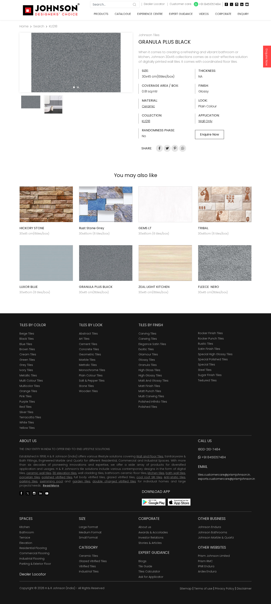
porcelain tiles (29, 477)
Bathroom (26, 532)
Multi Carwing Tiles (151, 396)
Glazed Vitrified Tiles (93, 561)
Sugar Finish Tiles (210, 375)
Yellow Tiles (27, 428)
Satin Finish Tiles (209, 349)
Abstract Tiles (88, 334)
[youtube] (246, 4)
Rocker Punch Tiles (211, 338)
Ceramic (148, 106)
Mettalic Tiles (88, 365)
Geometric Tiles (90, 354)
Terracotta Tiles (30, 417)
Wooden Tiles (88, 391)
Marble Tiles (87, 360)
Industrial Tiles (89, 571)
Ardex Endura (207, 571)
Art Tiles (84, 339)
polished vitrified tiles (57, 477)
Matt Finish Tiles (149, 386)
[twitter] (230, 4)
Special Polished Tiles (213, 359)
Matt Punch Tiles (149, 391)
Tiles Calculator (149, 571)
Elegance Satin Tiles (152, 344)
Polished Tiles (147, 407)
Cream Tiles (27, 354)
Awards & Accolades (153, 532)
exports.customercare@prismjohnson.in (226, 479)
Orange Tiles (28, 391)
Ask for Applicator (150, 577)
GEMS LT (145, 228)
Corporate (223, 14)
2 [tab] (78, 87)
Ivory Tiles (26, 370)
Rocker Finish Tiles (210, 333)
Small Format (88, 538)
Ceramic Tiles (88, 556)
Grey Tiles (26, 365)
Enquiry (243, 14)
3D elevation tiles (65, 473)
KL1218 (53, 26)
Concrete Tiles (89, 349)
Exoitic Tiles (146, 349)
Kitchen (24, 527)
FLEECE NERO (208, 287)
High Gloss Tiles (149, 370)
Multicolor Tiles (29, 386)
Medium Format (90, 532)
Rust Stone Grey (91, 228)
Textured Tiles (207, 380)
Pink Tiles (25, 396)
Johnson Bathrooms (212, 532)
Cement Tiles (88, 344)
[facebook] (225, 4)
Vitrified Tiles (87, 566)
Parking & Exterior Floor (35, 564)
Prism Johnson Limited (214, 556)
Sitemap (186, 589)
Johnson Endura (209, 527)
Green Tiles (27, 360)
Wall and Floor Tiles (149, 456)
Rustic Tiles (205, 344)
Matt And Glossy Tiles (153, 381)
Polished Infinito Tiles (152, 402)
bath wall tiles (175, 473)
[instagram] (235, 4)
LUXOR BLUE (28, 287)
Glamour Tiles (148, 354)
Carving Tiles (147, 334)
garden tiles (81, 481)
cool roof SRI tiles (149, 477)
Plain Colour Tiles (91, 375)
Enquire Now (266, 57)
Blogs (142, 561)
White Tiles (26, 422)
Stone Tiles (86, 386)
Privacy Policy (224, 589)
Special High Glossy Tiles (215, 354)
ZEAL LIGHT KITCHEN (153, 287)
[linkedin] (240, 4)
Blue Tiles (25, 344)
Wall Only (205, 121)
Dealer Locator (154, 4)
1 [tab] (74, 87)
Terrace (24, 538)
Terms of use (203, 589)
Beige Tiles (26, 334)
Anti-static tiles (174, 477)
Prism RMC (205, 561)
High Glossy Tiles (150, 375)
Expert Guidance (181, 14)
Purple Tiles (27, 402)
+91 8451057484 (209, 4)
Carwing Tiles (147, 339)
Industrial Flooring (31, 559)
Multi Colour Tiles (31, 381)
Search (38, 26)
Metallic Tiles (28, 375)
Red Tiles (25, 407)
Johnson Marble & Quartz (216, 538)
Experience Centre (150, 14)
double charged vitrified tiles (114, 481)
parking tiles (28, 481)
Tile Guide (145, 566)
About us (144, 527)
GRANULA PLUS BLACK (95, 287)
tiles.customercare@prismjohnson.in (224, 475)
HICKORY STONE (31, 228)
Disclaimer (244, 589)
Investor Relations (150, 538)
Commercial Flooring (34, 553)
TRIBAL (203, 228)
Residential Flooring (33, 548)
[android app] (153, 502)
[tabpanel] (76, 62)
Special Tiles (206, 364)
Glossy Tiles (146, 360)
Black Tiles (26, 339)
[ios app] (179, 502)
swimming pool (51, 481)
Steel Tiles (204, 370)
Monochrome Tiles (92, 370)
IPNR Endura (206, 566)
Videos (204, 14)
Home (24, 26)
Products (101, 14)
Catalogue (123, 14)
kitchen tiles (156, 473)
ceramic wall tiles (38, 473)
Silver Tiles (26, 412)
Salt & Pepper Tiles (92, 381)
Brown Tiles (27, 349)
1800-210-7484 (209, 449)
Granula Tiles (147, 365)
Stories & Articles (150, 543)
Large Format (88, 527)
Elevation (25, 543)
